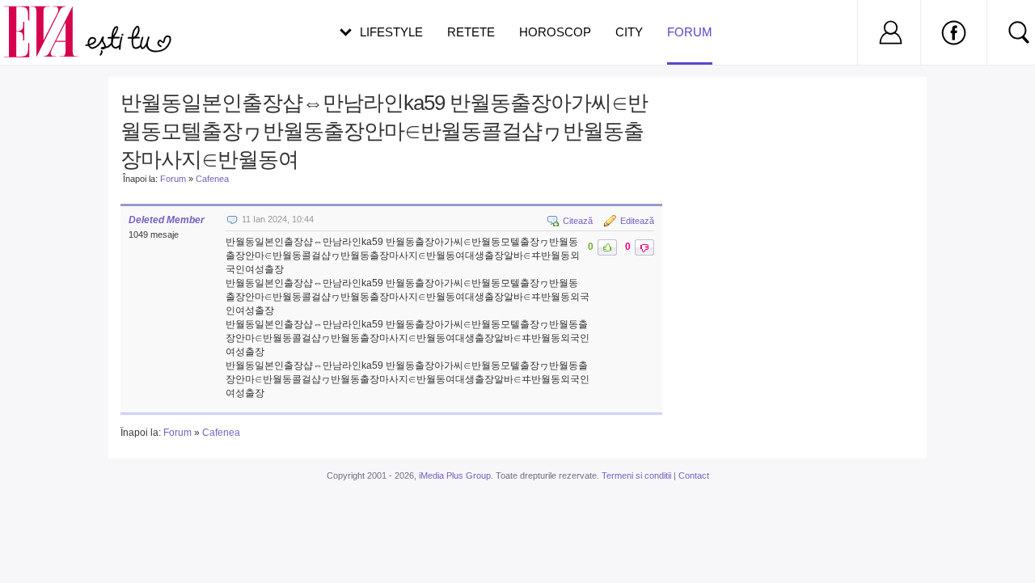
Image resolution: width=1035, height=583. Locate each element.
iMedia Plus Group (455, 475)
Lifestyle (391, 32)
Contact (693, 475)
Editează (637, 221)
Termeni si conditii (636, 475)
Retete (471, 32)
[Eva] (50, 19)
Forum (689, 32)
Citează (578, 221)
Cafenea (212, 179)
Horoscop (555, 32)
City (629, 32)
